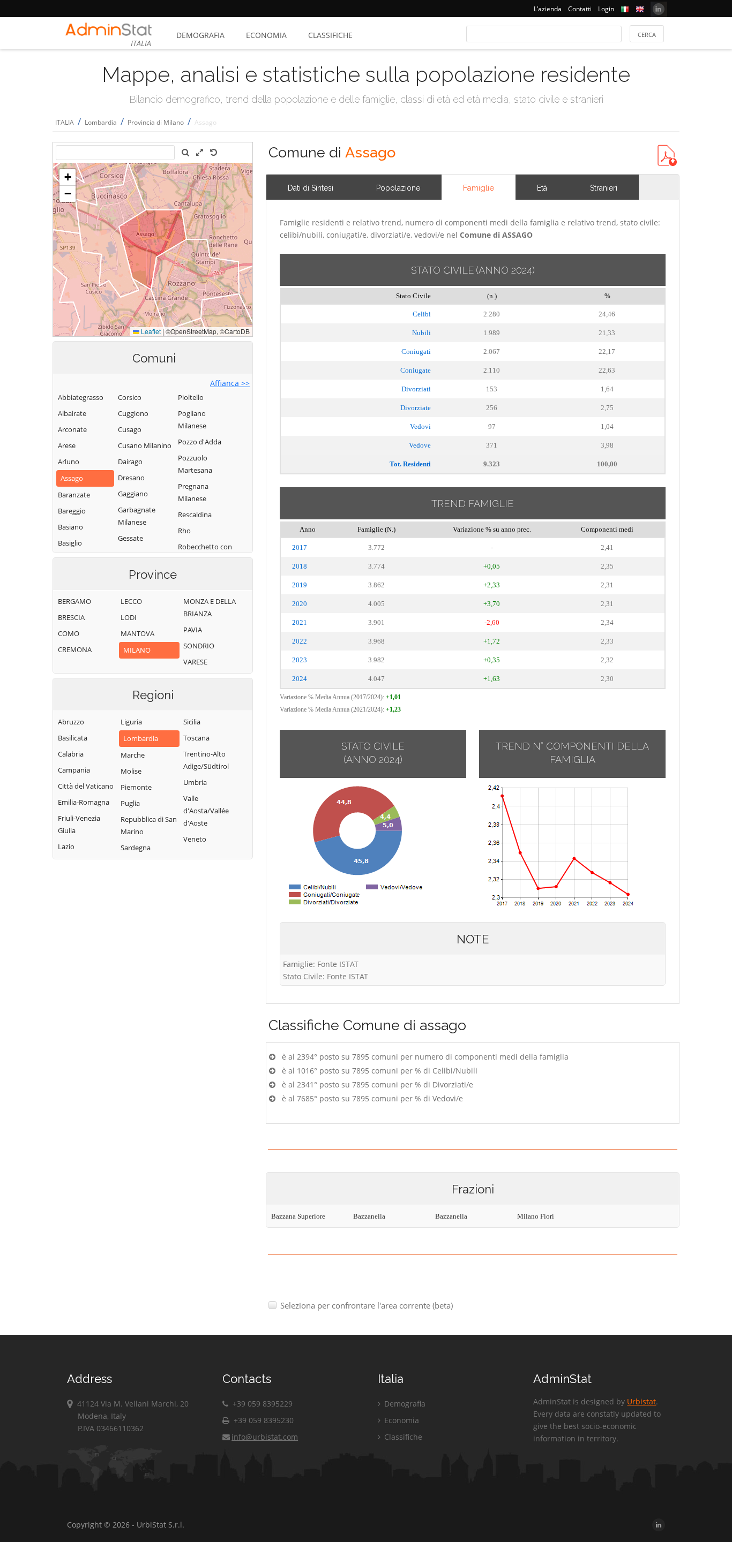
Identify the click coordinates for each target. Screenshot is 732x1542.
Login (606, 8)
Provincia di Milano (156, 122)
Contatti (580, 8)
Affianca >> (230, 383)
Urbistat (641, 1401)
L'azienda (548, 8)
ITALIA (64, 122)
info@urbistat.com (264, 1437)
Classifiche (330, 35)
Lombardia (101, 122)
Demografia (200, 35)
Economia (266, 35)
